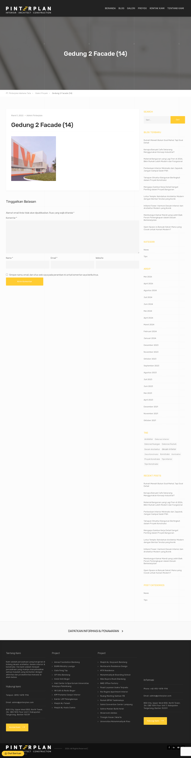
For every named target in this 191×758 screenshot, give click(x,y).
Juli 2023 (148, 379)
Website (99, 258)
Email (53, 258)
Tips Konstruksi (151, 464)
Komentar (11, 218)
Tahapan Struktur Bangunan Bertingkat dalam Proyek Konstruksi (162, 178)
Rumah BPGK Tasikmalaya (112, 700)
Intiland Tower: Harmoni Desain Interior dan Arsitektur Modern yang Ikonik (163, 207)
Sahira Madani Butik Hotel (112, 709)
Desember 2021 (151, 407)
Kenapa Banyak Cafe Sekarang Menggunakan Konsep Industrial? (159, 150)
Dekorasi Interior (162, 439)
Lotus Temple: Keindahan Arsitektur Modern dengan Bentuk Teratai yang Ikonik (164, 197)
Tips (145, 256)
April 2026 (148, 283)
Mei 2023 (148, 393)
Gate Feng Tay (61, 670)
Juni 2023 (148, 386)
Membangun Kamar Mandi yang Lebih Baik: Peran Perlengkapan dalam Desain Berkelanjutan (163, 217)
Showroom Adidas (108, 713)
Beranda (110, 8)
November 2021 (151, 413)
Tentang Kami (175, 8)
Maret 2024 (149, 324)
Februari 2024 (150, 331)
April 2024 (148, 318)
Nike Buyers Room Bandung (113, 679)
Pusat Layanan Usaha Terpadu (114, 687)
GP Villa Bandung (62, 675)
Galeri (131, 8)
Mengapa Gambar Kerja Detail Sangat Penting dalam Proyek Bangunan (161, 188)
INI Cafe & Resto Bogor (64, 691)
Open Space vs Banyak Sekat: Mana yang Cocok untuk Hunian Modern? (163, 228)
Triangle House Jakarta (111, 717)
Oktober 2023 (150, 359)
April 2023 (148, 400)
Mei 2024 (148, 311)
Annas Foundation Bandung (67, 662)
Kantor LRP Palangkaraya (66, 699)
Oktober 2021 (150, 420)
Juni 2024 (148, 304)
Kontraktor (176, 454)
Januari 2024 (150, 338)
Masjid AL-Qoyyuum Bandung (113, 662)
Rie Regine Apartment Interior (114, 692)
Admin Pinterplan (35, 115)
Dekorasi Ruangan (152, 444)
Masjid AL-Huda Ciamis (64, 708)
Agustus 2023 (150, 372)
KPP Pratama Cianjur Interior (67, 695)
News (146, 250)
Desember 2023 (151, 345)
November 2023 (151, 352)
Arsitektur (148, 439)
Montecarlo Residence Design (114, 666)
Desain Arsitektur (152, 449)
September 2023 (151, 366)
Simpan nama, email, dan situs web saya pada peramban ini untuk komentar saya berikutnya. (53, 275)
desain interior (169, 449)
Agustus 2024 (150, 290)
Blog (121, 8)
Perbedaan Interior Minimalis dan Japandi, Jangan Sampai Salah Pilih (163, 169)
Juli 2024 (148, 297)
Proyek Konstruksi (152, 459)
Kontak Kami (157, 8)
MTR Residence (107, 670)
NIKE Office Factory (109, 683)
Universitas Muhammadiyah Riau (115, 721)
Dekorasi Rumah (169, 444)
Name (9, 258)
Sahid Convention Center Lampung (116, 704)
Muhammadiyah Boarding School (115, 675)
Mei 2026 (148, 277)
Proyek (142, 8)
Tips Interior (167, 459)
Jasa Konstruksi (151, 454)
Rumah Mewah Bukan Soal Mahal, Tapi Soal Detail (163, 141)
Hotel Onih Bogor (62, 679)
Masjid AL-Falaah (62, 703)
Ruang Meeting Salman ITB (112, 696)
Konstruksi (165, 454)
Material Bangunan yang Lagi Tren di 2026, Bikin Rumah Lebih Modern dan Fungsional (163, 160)
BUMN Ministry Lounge (64, 666)
